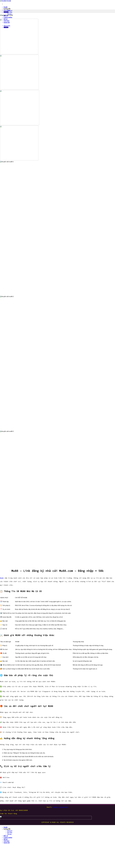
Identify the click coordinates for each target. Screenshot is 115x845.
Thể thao (6, 841)
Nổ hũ (5, 839)
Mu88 (5, 7)
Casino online (8, 17)
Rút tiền (9, 12)
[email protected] (60, 807)
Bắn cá (6, 836)
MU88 (2, 578)
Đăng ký (9, 830)
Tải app (9, 14)
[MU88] (5, 1)
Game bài (7, 842)
